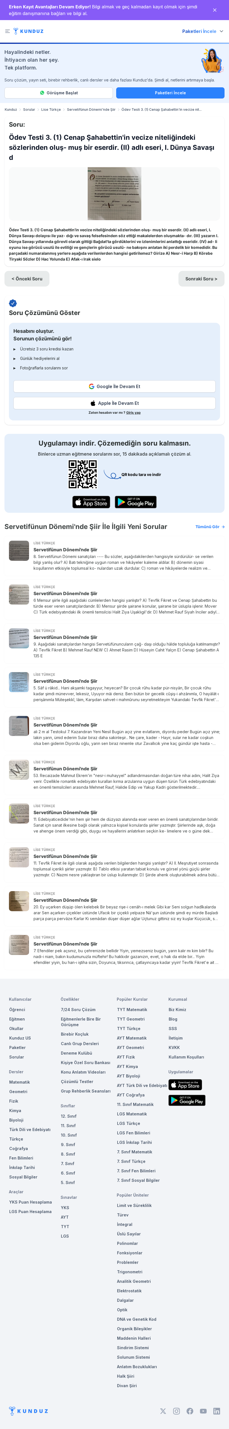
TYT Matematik (132, 1009)
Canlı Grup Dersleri (80, 1043)
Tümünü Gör (207, 526)
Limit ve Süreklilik (134, 1205)
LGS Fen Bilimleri (133, 1132)
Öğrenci (17, 1009)
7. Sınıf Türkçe (131, 1161)
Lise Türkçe (51, 109)
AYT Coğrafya (131, 1095)
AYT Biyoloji (128, 1076)
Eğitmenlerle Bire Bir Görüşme (81, 1022)
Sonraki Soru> (201, 279)
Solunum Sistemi (133, 1357)
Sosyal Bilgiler (23, 1177)
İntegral (124, 1224)
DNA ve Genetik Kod (136, 1319)
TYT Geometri (131, 1019)
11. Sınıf (68, 1125)
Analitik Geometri (134, 1281)
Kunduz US (20, 1038)
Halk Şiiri (125, 1376)
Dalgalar (125, 1300)
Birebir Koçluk (75, 1034)
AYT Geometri (130, 1047)
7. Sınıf (67, 1163)
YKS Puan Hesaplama (30, 1202)
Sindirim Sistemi (133, 1347)
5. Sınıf (68, 1182)
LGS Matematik (132, 1114)
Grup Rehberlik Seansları (86, 1091)
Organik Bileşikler (134, 1328)
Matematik (19, 1082)
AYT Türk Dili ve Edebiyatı (142, 1085)
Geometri (18, 1091)
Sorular (29, 109)
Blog (173, 1019)
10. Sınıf (69, 1135)
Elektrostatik (129, 1290)
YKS (65, 1207)
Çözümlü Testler (77, 1081)
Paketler (17, 1047)
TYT (65, 1226)
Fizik (13, 1101)
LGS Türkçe (128, 1123)
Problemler (128, 1262)
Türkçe (16, 1139)
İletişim (176, 1038)
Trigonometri (129, 1271)
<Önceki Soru (26, 279)
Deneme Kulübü (76, 1053)
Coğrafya (18, 1148)
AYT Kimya (127, 1066)
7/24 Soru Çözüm (78, 1009)
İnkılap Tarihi (22, 1167)
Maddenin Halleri (134, 1338)
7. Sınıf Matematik (134, 1151)
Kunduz (11, 109)
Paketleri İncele (170, 92)
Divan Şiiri (127, 1385)
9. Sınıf (68, 1144)
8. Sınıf (68, 1154)
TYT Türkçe (128, 1028)
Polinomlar (127, 1243)
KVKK (174, 1047)
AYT (65, 1217)
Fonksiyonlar (129, 1252)
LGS (65, 1236)
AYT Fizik (126, 1057)
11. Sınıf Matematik (135, 1104)
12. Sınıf (69, 1116)
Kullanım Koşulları (186, 1057)
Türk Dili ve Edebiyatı (30, 1129)
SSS (173, 1028)
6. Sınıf (68, 1173)
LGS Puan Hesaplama (30, 1211)
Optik (122, 1309)
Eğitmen (17, 1019)
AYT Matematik (132, 1038)
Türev (122, 1215)
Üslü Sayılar (129, 1233)
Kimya (15, 1110)
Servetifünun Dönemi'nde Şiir (91, 109)
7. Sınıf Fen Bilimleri (136, 1170)
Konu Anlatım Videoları (83, 1072)
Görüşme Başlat (62, 92)
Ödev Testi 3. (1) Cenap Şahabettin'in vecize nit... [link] (161, 109)
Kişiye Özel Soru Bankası (85, 1062)
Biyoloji (16, 1120)
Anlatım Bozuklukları (137, 1366)
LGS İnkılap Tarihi (134, 1142)
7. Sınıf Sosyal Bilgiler (138, 1180)
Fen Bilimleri (21, 1158)
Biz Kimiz (177, 1009)
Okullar (16, 1028)
